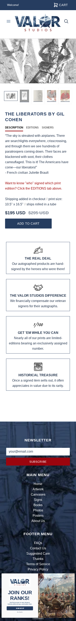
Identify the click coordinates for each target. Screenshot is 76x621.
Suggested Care (38, 553)
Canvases (38, 494)
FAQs (38, 543)
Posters (38, 515)
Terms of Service (38, 564)
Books (38, 505)
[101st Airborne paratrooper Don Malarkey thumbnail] (65, 96)
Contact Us (38, 548)
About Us (38, 521)
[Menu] (8, 21)
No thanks (19, 612)
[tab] (15, 127)
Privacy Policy (38, 569)
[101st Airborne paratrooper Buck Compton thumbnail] (51, 96)
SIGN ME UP (20, 608)
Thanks (38, 559)
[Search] (66, 21)
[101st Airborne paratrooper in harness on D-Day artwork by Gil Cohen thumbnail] (11, 96)
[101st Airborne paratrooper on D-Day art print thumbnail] (24, 96)
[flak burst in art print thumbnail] (38, 96)
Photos (38, 510)
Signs (38, 499)
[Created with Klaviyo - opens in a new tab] (38, 619)
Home (38, 484)
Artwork (38, 489)
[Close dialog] (72, 575)
